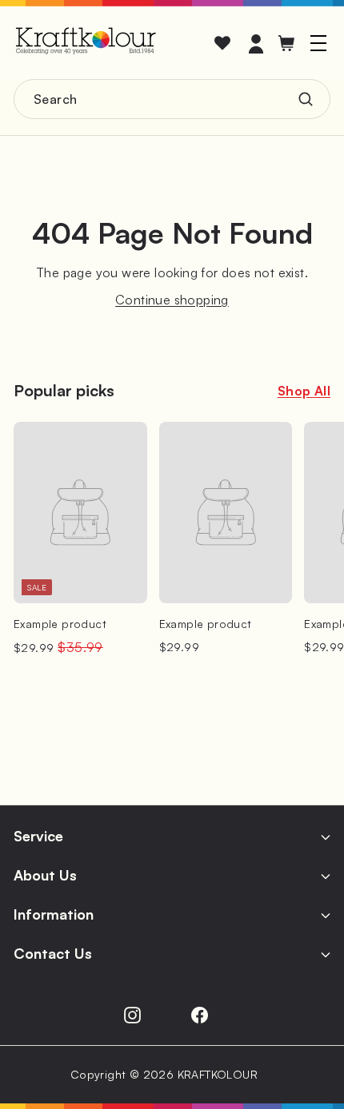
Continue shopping (172, 300)
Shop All (304, 391)
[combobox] (172, 99)
